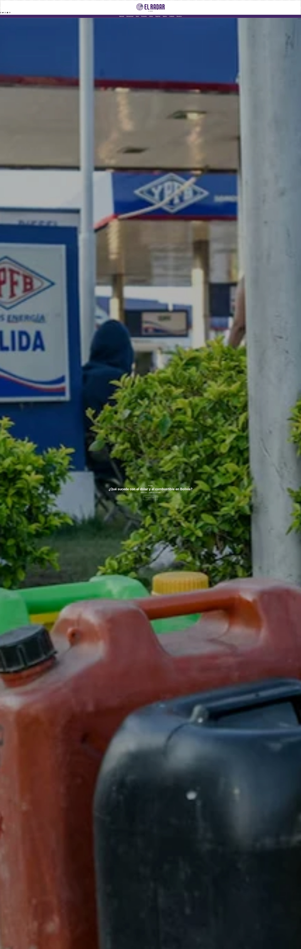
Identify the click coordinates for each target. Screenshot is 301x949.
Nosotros (179, 16)
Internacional (129, 16)
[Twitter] (191, 7)
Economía (144, 16)
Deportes (157, 16)
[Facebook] (189, 7)
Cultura (151, 16)
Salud (137, 16)
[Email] (198, 7)
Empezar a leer (149, 497)
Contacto (171, 16)
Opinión (165, 16)
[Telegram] (195, 7)
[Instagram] (193, 7)
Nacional (121, 16)
